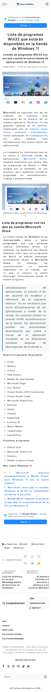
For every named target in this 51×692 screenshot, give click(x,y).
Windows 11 (19, 548)
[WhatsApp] (39, 556)
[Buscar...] (47, 4)
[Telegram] (32, 563)
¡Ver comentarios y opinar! (37, 603)
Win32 (7, 548)
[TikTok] (23, 666)
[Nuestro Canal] (28, 666)
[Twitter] (32, 556)
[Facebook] (25, 556)
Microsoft (23, 544)
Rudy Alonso (9, 67)
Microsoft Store (38, 544)
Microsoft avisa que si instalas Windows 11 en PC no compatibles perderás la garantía (26, 491)
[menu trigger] (5, 4)
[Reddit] (25, 563)
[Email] (39, 563)
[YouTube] (18, 666)
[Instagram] (13, 666)
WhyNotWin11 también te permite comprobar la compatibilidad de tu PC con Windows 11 (26, 502)
